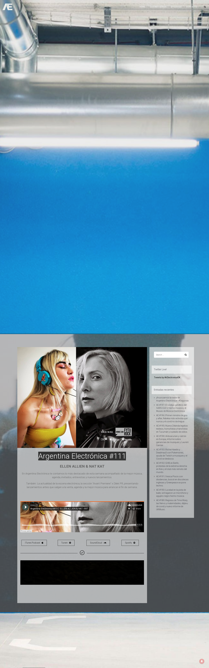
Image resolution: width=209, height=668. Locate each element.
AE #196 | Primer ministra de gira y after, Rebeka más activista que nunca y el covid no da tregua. (171, 418)
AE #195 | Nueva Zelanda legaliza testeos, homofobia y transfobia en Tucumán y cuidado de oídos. (172, 429)
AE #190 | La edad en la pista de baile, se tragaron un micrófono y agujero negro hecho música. (172, 493)
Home (143, 7)
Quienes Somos (158, 7)
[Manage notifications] (201, 661)
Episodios (176, 7)
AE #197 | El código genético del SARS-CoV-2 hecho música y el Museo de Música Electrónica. (171, 408)
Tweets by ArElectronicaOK (167, 377)
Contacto (191, 7)
